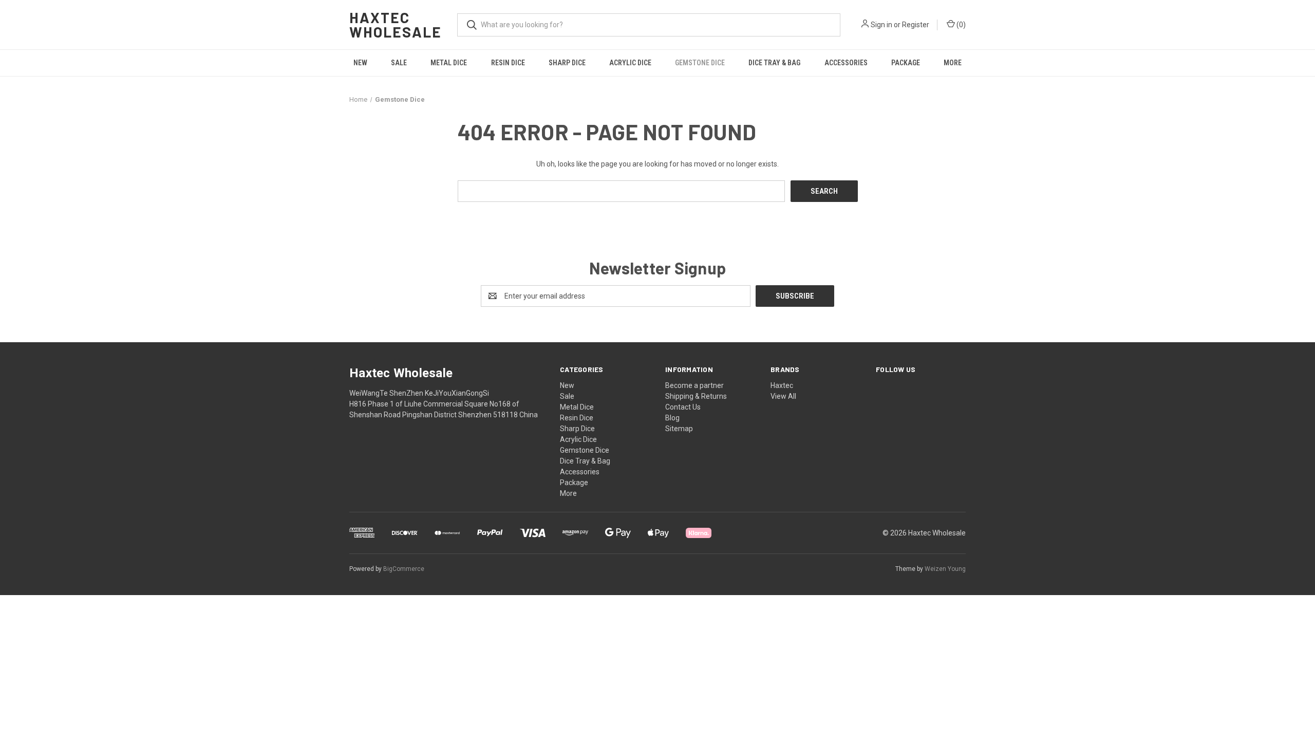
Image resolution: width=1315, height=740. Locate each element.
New (360, 63)
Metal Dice (448, 63)
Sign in (881, 25)
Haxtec (782, 385)
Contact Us (683, 407)
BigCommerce (403, 568)
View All (783, 396)
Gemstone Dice (700, 63)
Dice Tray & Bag (774, 63)
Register (915, 25)
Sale (399, 63)
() (960, 25)
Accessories (846, 63)
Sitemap (679, 428)
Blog (672, 418)
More (953, 63)
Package (905, 63)
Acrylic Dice (630, 63)
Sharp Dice (567, 63)
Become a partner (694, 385)
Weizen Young (945, 568)
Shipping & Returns (696, 396)
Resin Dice (508, 63)
